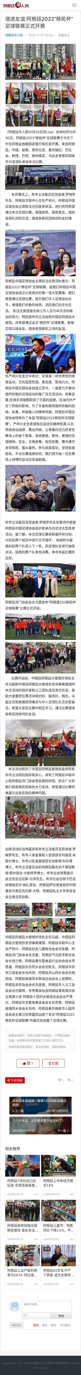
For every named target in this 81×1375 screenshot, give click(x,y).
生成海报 (16, 1080)
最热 (54, 1325)
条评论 (16, 1325)
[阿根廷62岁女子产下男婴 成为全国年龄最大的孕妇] (58, 1255)
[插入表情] (25, 1315)
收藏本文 (64, 35)
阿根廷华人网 (14, 35)
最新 (36, 1325)
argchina (42, 1367)
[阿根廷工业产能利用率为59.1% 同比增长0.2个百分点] (22, 1255)
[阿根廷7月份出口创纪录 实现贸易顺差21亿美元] (22, 1165)
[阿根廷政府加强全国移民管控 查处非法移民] (22, 1210)
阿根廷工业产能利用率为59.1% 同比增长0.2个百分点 (22, 1273)
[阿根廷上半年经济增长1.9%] (58, 1165)
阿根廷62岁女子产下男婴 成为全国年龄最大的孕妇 (57, 1273)
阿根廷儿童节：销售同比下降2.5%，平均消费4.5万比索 (58, 1228)
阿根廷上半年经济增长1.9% (58, 1183)
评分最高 (65, 1325)
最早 (45, 1325)
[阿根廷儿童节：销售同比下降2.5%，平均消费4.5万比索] (58, 1210)
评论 (61, 1316)
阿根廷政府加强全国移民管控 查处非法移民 (22, 1228)
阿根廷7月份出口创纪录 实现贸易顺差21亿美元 (21, 1183)
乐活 (11, 1159)
